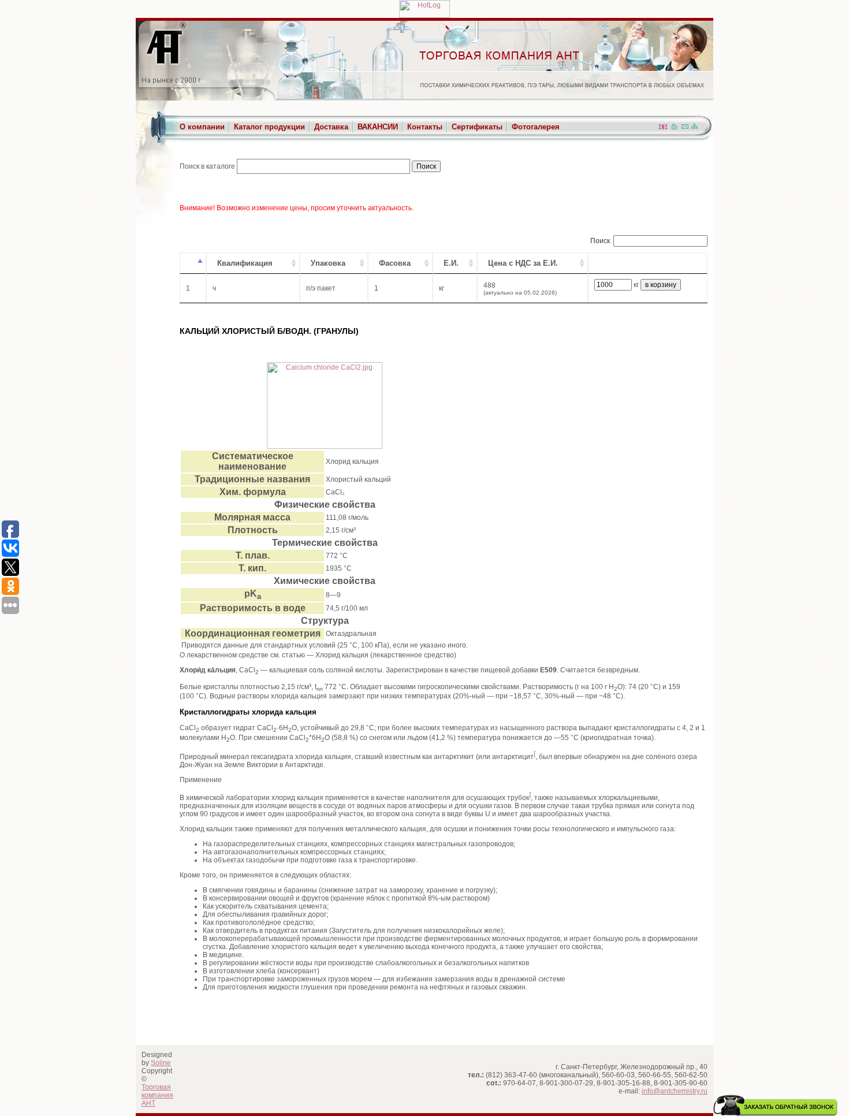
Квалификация (245, 263)
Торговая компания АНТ (157, 1095)
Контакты (424, 126)
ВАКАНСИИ (378, 126)
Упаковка (328, 263)
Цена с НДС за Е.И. (523, 263)
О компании (202, 126)
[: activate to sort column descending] (193, 263)
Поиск (600, 241)
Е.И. (451, 263)
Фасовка (395, 263)
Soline (161, 1063)
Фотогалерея (536, 126)
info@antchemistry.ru (675, 1091)
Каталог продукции (269, 126)
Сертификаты (477, 126)
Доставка (331, 126)
